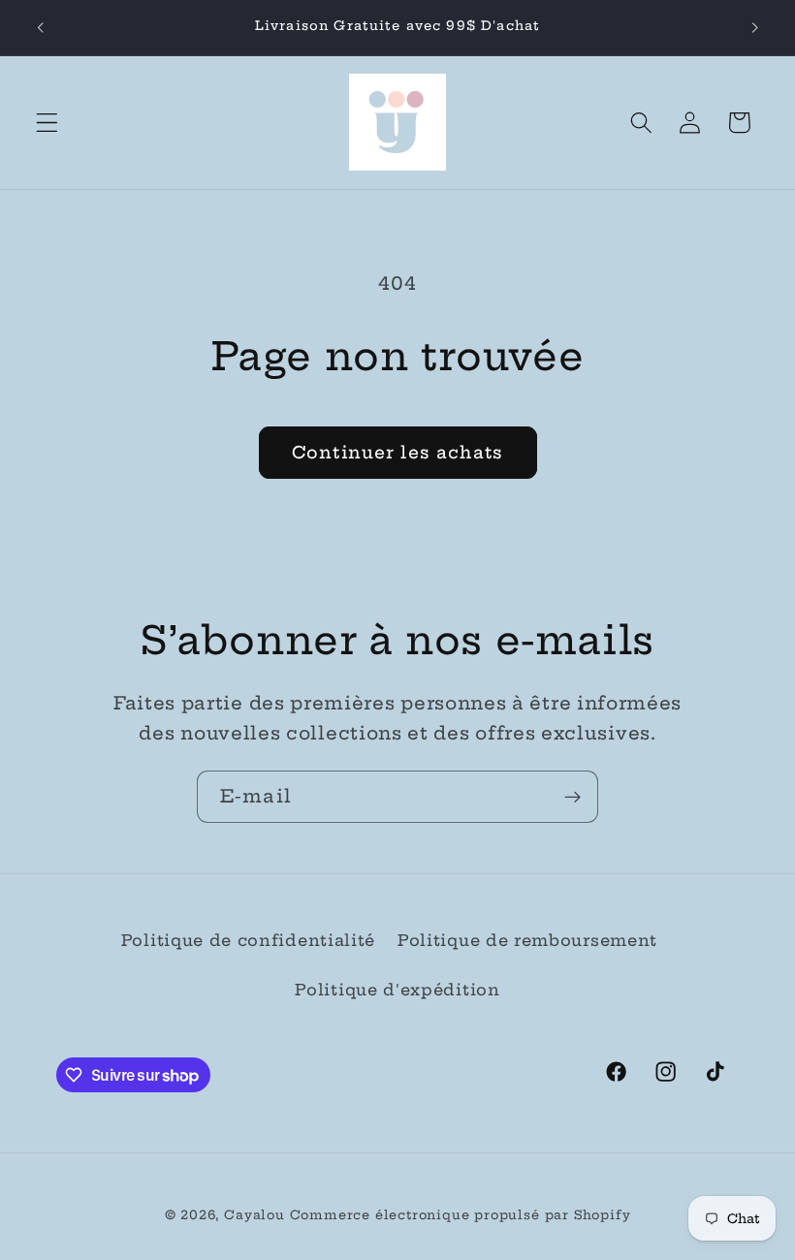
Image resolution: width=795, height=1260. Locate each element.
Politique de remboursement (527, 940)
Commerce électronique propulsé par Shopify (460, 1215)
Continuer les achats (397, 452)
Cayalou (254, 1215)
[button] (47, 122)
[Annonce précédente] (40, 27)
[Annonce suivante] (754, 27)
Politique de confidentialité (248, 940)
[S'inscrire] (572, 797)
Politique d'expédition (397, 989)
